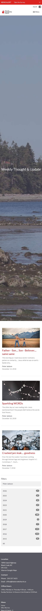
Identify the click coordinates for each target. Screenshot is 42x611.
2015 (20, 539)
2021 (20, 510)
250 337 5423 (12, 578)
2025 (20, 496)
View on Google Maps (9, 570)
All (4, 543)
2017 (20, 529)
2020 (20, 515)
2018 (20, 524)
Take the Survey (19, 2)
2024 (20, 500)
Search (35, 7)
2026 (20, 491)
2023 (20, 505)
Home (3, 605)
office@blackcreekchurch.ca (16, 582)
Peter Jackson (8, 484)
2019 (20, 519)
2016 (20, 534)
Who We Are (5, 608)
